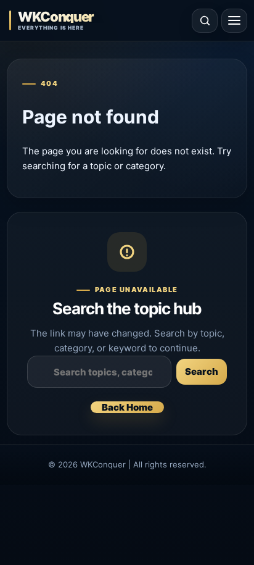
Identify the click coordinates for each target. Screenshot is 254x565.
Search (201, 371)
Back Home (127, 407)
